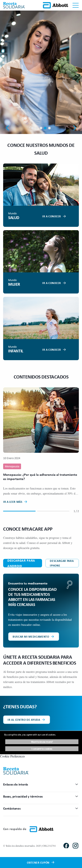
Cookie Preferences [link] (12, 756)
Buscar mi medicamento (31, 636)
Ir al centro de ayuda (24, 720)
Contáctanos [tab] (12, 808)
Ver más (38, 89)
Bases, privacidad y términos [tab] (23, 796)
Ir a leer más (12, 502)
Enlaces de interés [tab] (15, 784)
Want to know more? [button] (42, 741)
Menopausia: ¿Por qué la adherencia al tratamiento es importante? (40, 476)
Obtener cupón (38, 862)
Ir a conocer (51, 216)
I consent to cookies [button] (42, 748)
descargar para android (21, 563)
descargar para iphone (62, 563)
